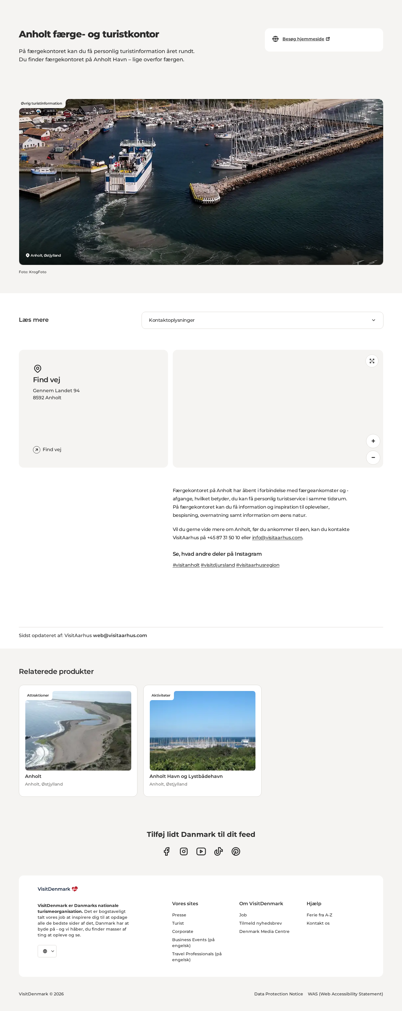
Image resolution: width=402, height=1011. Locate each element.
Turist (178, 923)
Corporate (182, 931)
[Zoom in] (373, 441)
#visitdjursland (218, 565)
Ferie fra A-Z (319, 915)
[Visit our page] (184, 851)
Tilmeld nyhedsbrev (260, 923)
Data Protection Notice (278, 994)
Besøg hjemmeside (303, 39)
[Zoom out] (373, 458)
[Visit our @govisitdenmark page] (218, 851)
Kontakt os (318, 923)
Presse (179, 915)
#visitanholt (186, 565)
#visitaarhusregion (257, 565)
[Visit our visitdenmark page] (201, 851)
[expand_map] (372, 360)
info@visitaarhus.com (277, 537)
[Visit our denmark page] (166, 851)
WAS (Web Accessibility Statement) (345, 994)
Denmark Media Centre (264, 931)
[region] (278, 409)
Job (243, 915)
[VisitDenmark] (58, 889)
